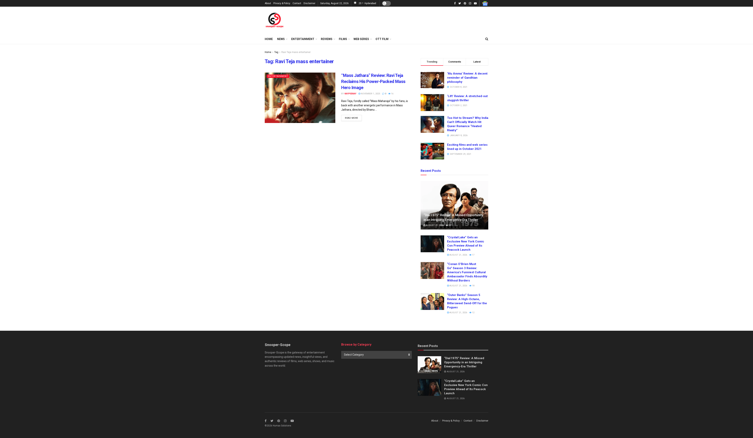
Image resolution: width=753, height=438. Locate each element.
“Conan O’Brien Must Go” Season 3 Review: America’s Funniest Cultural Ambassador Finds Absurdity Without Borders (467, 272)
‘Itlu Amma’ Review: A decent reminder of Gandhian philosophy (467, 78)
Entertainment (302, 39)
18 (472, 285)
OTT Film (382, 39)
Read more (351, 118)
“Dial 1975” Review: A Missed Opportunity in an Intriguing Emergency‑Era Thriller (464, 362)
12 (449, 225)
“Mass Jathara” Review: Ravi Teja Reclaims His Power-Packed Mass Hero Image (373, 81)
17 (472, 255)
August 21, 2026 (434, 225)
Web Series (361, 39)
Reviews (326, 39)
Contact (297, 3)
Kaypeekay (350, 93)
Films (343, 39)
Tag (276, 52)
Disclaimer (309, 3)
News (281, 39)
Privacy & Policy (281, 3)
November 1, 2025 (370, 93)
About (268, 3)
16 (391, 93)
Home (269, 39)
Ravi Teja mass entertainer (296, 52)
